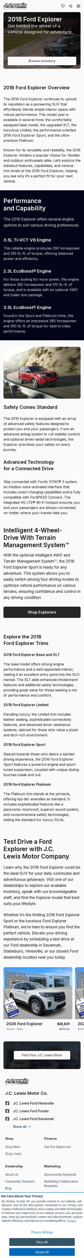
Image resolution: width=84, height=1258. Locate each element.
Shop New (12, 1147)
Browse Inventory (42, 61)
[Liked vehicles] (62, 6)
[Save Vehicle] (68, 971)
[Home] (15, 6)
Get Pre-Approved (57, 1147)
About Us (11, 1174)
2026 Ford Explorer (24, 1023)
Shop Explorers (42, 612)
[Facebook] (7, 1103)
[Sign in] (70, 6)
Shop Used (13, 1154)
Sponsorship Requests (60, 1174)
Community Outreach (20, 1181)
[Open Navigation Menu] (78, 6)
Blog (8, 1188)
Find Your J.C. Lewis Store (42, 1055)
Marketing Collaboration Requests (61, 1184)
